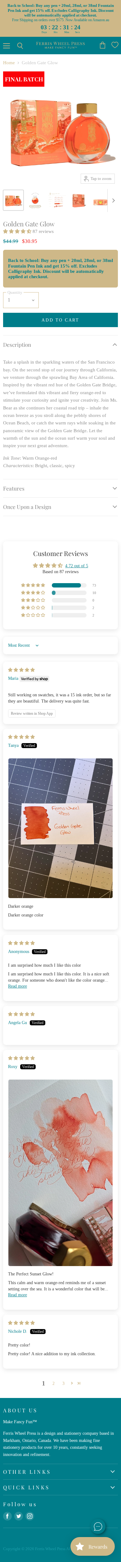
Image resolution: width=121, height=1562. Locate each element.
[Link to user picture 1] (60, 828)
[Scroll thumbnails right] (112, 200)
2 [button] (53, 1383)
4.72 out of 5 (76, 565)
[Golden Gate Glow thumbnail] (13, 200)
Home (9, 62)
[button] (18, 231)
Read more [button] (17, 986)
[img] (21, 669)
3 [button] (63, 1383)
